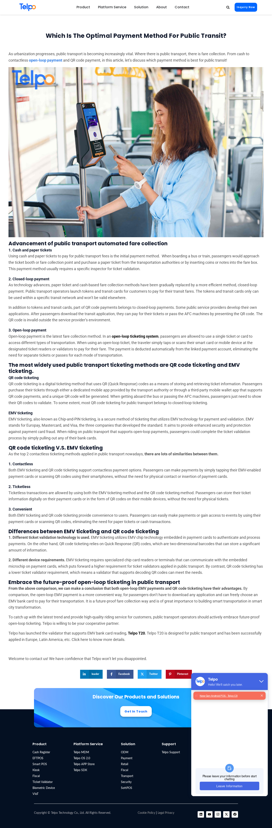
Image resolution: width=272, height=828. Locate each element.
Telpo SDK (80, 770)
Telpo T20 (136, 633)
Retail (124, 764)
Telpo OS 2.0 (82, 758)
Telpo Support (171, 752)
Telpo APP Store (84, 764)
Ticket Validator (43, 782)
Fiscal (36, 776)
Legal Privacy (166, 812)
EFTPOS (38, 758)
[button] (227, 7)
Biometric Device (44, 788)
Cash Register (41, 752)
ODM (124, 752)
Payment (126, 758)
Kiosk (36, 770)
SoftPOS (126, 788)
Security (126, 782)
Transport (127, 776)
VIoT (35, 794)
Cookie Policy (146, 812)
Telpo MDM (81, 752)
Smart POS (40, 764)
